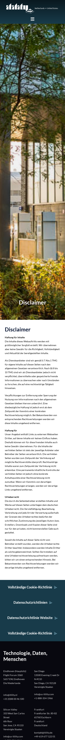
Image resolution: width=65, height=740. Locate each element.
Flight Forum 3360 (13, 675)
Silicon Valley (10, 709)
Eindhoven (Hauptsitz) (14, 671)
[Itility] (20, 7)
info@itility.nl (10, 694)
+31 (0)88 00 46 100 (13, 698)
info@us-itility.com (44, 694)
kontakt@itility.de (43, 732)
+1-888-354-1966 (43, 698)
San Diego (39, 671)
